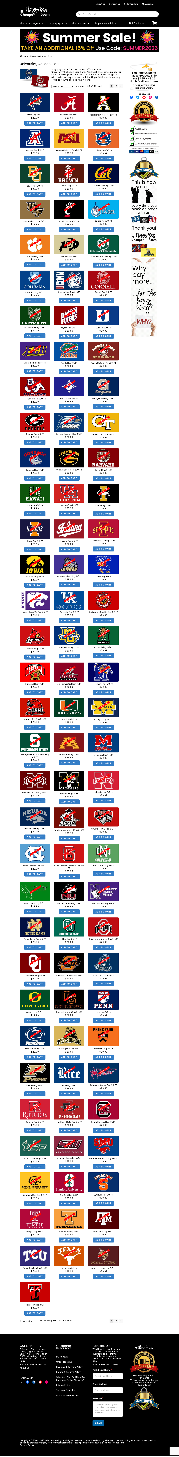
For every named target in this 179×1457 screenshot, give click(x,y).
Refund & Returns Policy (68, 1372)
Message (98, 1398)
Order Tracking (131, 3)
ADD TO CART (35, 123)
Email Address (101, 1384)
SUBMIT (98, 1423)
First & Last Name (102, 1370)
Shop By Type (56, 23)
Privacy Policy (63, 1385)
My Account (148, 3)
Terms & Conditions (66, 1390)
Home (25, 56)
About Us (100, 3)
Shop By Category (30, 23)
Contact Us (114, 3)
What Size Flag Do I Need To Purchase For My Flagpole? (70, 1379)
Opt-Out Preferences (67, 1395)
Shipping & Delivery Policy (69, 1367)
